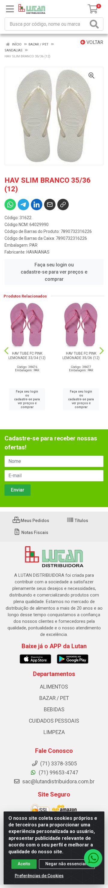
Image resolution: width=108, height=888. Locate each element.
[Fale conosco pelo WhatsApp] (93, 858)
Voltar (94, 42)
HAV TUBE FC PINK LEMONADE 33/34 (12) (27, 355)
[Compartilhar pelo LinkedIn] (36, 204)
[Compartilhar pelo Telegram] (23, 204)
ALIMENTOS (54, 687)
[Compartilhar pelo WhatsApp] (10, 204)
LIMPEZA (54, 732)
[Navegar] (6, 351)
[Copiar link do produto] (63, 204)
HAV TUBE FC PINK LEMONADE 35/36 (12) (81, 355)
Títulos (81, 520)
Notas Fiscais (34, 532)
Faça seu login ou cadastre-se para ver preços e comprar (54, 272)
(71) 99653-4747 (58, 773)
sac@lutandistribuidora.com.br (57, 782)
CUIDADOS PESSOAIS (54, 721)
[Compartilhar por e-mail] (50, 204)
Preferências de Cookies (39, 875)
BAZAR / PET (54, 698)
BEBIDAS (54, 709)
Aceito (24, 863)
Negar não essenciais (66, 863)
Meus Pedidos (34, 520)
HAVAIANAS (38, 252)
